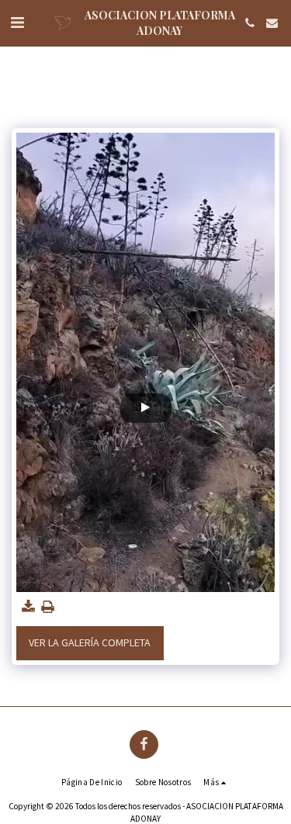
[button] (17, 22)
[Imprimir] (48, 607)
